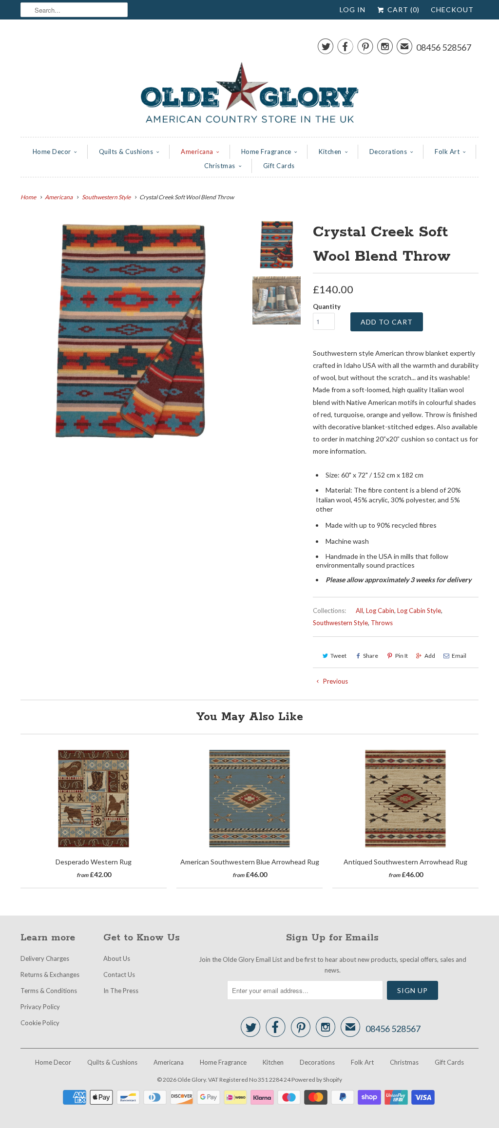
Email (459, 655)
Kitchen (330, 151)
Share (370, 655)
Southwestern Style (340, 623)
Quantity (327, 306)
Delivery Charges (44, 958)
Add (429, 655)
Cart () (402, 9)
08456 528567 (443, 47)
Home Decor (52, 151)
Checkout (452, 9)
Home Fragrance (266, 151)
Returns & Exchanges (49, 974)
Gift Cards (279, 166)
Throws (382, 623)
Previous (335, 681)
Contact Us (119, 974)
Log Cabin (380, 610)
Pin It (401, 655)
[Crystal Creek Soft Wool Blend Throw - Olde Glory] (130, 330)
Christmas (219, 166)
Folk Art (447, 151)
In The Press (120, 990)
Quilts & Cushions (126, 151)
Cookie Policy (39, 1023)
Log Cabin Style (419, 610)
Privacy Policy (40, 1007)
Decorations (388, 151)
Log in (352, 9)
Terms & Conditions (48, 990)
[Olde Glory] (249, 80)
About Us (116, 958)
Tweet (338, 655)
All (359, 610)
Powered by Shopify (316, 1079)
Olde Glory (191, 1079)
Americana (197, 151)
